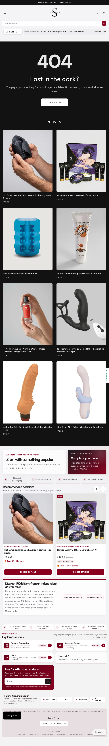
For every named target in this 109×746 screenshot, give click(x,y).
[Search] (104, 23)
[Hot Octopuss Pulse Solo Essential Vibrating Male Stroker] (28, 518)
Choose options (28, 572)
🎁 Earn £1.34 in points (67, 566)
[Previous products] (96, 489)
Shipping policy (61, 734)
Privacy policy (34, 734)
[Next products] (103, 489)
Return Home (54, 102)
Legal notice (90, 734)
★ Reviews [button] (106, 375)
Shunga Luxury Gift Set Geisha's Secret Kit (77, 549)
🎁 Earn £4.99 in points (15, 561)
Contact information (76, 734)
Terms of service (47, 734)
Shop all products (73, 597)
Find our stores (94, 597)
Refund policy (21, 734)
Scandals (57, 731)
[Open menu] (4, 12)
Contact (61, 660)
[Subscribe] (48, 681)
